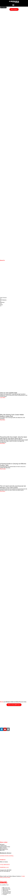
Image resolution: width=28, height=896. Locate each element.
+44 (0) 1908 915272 (5, 864)
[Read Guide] (14, 453)
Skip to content (3, 881)
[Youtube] (5, 729)
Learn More (2, 397)
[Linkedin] (1, 729)
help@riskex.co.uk (4, 867)
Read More (2, 419)
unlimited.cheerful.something (6, 855)
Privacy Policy (7, 877)
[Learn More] (14, 381)
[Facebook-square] (8, 729)
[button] (13, 5)
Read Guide (3, 468)
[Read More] (14, 406)
